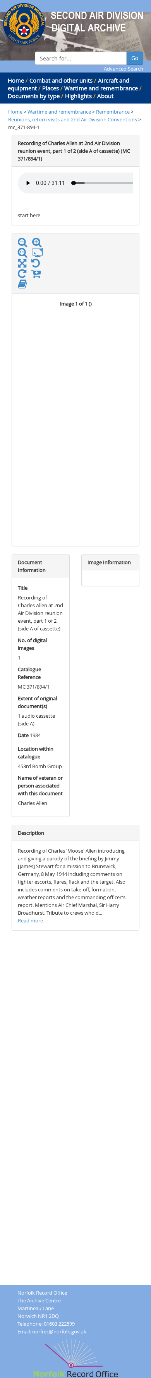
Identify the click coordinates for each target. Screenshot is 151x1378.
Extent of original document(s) (37, 702)
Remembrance (113, 111)
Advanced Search (123, 68)
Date (23, 735)
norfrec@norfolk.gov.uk (59, 1331)
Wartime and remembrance (101, 88)
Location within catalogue (35, 752)
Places (50, 88)
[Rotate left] (37, 264)
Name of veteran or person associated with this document (40, 785)
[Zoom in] (38, 243)
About (105, 96)
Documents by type (34, 96)
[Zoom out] (24, 243)
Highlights (78, 96)
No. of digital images (32, 644)
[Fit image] (39, 253)
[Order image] (38, 275)
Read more (30, 920)
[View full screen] (22, 264)
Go (134, 58)
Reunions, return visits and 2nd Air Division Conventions (72, 119)
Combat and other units (61, 80)
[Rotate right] (24, 275)
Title (22, 587)
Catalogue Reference (29, 673)
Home (16, 80)
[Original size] (24, 253)
